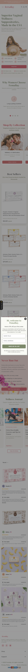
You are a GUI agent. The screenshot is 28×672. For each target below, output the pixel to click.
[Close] (25, 319)
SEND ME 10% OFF (14, 346)
